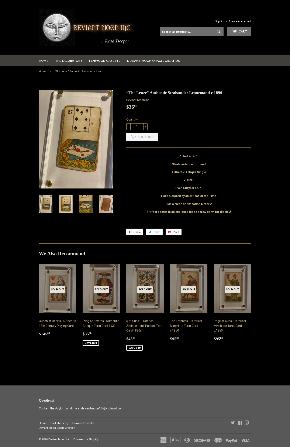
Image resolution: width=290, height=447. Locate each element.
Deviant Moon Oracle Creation (153, 60)
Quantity (132, 119)
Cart (242, 31)
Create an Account (240, 21)
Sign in (219, 21)
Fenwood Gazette (104, 60)
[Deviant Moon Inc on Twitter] (233, 423)
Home (43, 60)
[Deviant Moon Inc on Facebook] (240, 423)
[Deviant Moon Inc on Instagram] (247, 423)
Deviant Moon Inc (59, 439)
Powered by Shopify (85, 439)
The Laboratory (68, 60)
